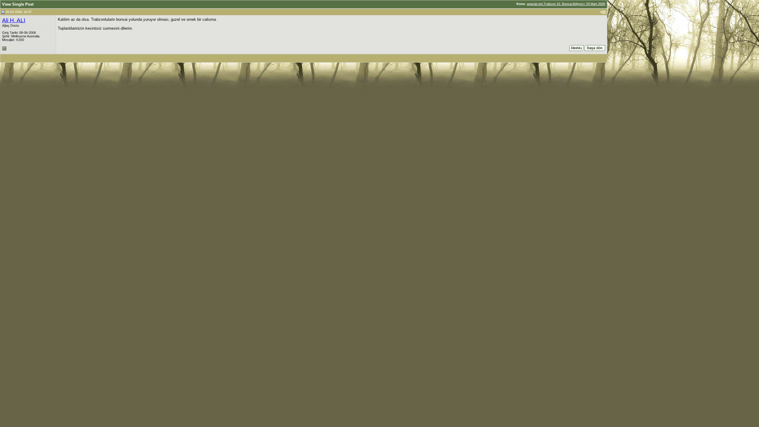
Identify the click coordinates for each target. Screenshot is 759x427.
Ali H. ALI (13, 20)
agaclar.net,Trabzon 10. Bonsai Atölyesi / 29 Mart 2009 (566, 4)
